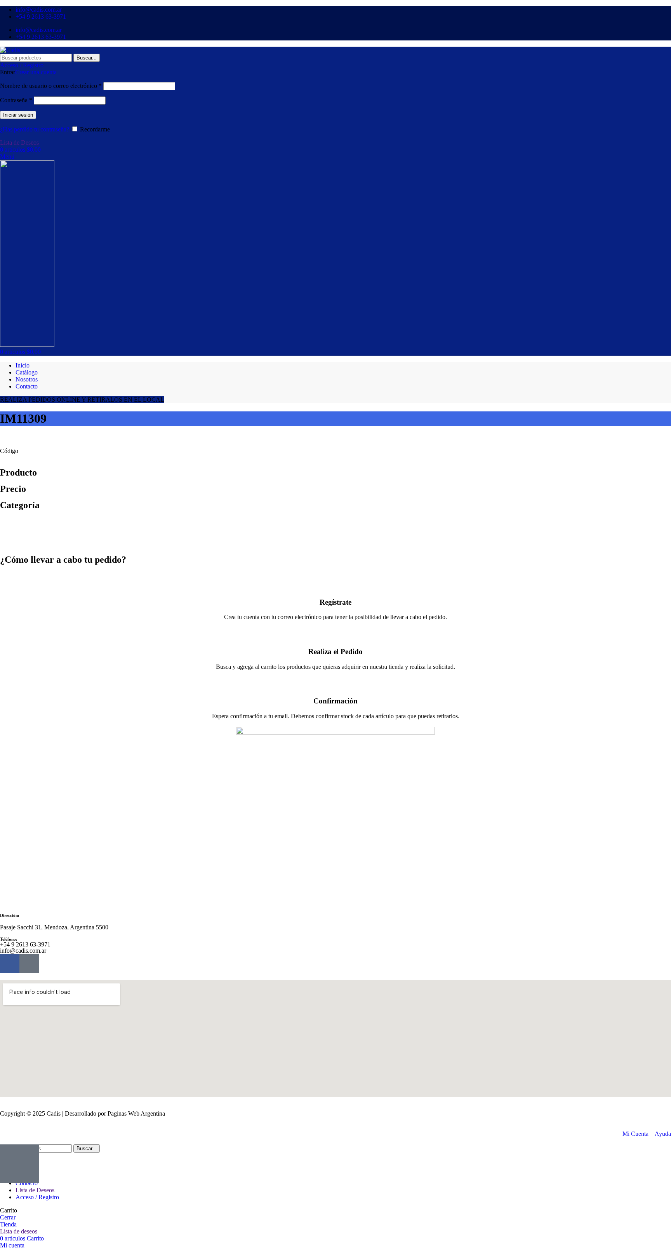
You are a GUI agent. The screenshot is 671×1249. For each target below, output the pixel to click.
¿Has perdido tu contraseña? (34, 129)
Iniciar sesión (18, 115)
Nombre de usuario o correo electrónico (51, 85)
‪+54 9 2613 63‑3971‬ (25, 944)
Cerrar (8, 1217)
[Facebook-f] (9, 963)
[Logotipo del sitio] (10, 50)
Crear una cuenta (36, 72)
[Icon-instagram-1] (29, 963)
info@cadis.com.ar (23, 950)
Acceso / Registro (37, 1197)
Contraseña (16, 100)
